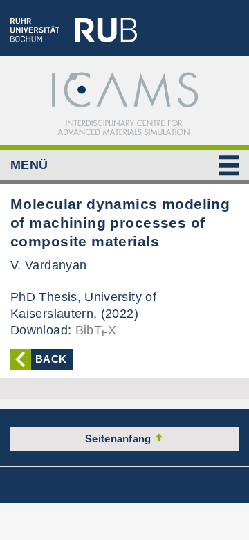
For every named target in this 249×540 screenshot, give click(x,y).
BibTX (96, 330)
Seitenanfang (119, 438)
